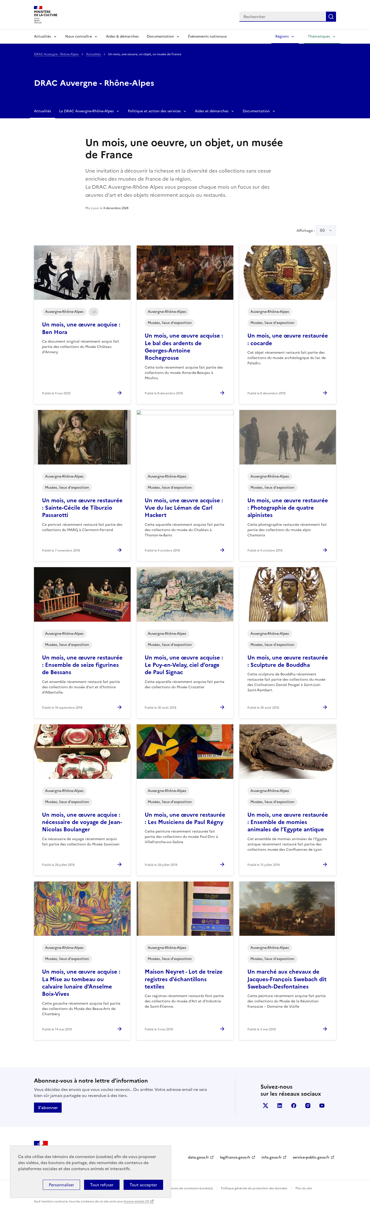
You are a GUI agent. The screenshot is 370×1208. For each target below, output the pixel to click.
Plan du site (303, 1188)
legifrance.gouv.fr (235, 1157)
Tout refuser (102, 1185)
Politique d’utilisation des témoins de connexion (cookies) (171, 1188)
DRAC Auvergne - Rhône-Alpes (56, 54)
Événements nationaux (207, 36)
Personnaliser (61, 1185)
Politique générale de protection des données (254, 1188)
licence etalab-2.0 (136, 1201)
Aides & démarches (122, 36)
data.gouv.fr (198, 1157)
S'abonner (48, 1108)
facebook (294, 1106)
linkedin (280, 1106)
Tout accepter (143, 1185)
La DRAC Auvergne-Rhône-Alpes (86, 111)
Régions (282, 36)
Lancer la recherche (331, 17)
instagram (308, 1106)
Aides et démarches (212, 111)
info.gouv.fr (272, 1157)
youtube (322, 1106)
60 (322, 230)
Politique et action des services (154, 111)
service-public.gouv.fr (311, 1157)
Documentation (160, 36)
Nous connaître (78, 36)
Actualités (42, 36)
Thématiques (319, 36)
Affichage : (311, 230)
